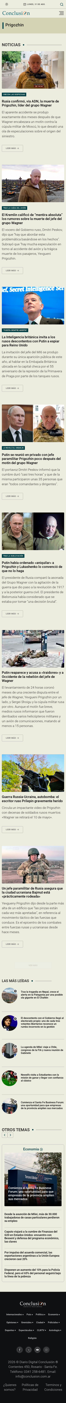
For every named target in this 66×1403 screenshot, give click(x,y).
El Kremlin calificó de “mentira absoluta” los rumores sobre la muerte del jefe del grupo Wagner (32, 219)
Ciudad (39, 1322)
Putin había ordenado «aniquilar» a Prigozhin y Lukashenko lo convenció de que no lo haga (32, 567)
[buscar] (62, 4)
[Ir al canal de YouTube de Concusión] (37, 1349)
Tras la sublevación (13, 556)
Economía (53, 1314)
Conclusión (46, 1362)
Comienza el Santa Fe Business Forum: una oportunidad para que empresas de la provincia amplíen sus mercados (42, 1105)
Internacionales (14, 1314)
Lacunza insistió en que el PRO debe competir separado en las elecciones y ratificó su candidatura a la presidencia (32, 1270)
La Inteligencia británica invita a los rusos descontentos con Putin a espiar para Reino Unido (30, 341)
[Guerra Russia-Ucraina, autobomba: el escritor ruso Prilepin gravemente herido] (33, 773)
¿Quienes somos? (9, 1387)
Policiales (53, 1322)
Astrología (54, 1330)
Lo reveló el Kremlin (13, 448)
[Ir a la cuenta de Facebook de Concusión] (19, 1349)
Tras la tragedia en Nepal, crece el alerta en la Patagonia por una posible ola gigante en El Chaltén (42, 994)
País (29, 1314)
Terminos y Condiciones (53, 1387)
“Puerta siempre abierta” (15, 330)
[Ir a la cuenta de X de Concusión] (28, 1349)
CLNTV (40, 1330)
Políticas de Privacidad (30, 1387)
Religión (32, 1338)
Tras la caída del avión (14, 208)
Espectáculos (25, 1330)
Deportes (9, 1330)
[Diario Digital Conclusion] (16, 13)
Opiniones (11, 1322)
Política (40, 1314)
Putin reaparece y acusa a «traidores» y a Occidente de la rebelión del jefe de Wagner (33, 677)
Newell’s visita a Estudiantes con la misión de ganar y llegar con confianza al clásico (42, 1077)
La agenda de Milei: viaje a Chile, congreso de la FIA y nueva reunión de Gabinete (42, 1050)
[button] (4, 1135)
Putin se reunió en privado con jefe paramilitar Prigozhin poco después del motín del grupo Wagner (31, 459)
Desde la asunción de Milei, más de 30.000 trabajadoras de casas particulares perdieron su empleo (31, 1252)
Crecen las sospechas (14, 94)
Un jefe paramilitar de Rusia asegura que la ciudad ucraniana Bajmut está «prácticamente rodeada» (32, 892)
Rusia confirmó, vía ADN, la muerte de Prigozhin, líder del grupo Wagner (30, 103)
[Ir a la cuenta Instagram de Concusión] (46, 1349)
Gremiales (26, 1322)
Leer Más (11, 148)
